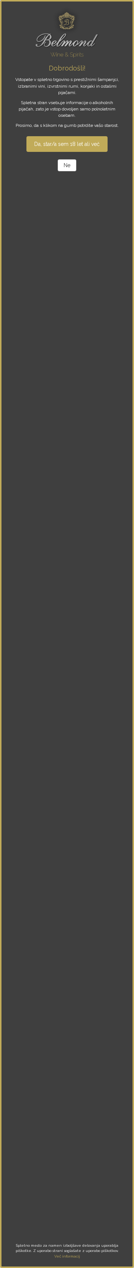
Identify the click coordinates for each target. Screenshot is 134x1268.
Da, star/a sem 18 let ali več (67, 144)
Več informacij (67, 1256)
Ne (67, 165)
